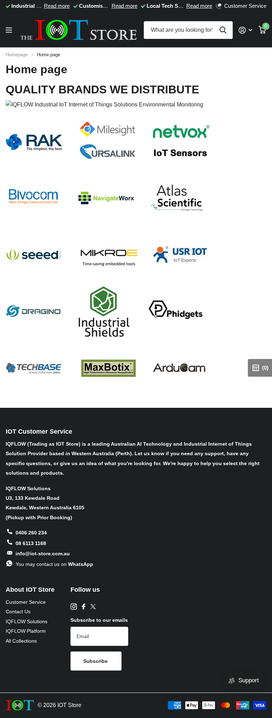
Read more (57, 6)
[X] (93, 606)
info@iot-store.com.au (43, 553)
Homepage (17, 54)
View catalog (10, 30)
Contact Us (18, 611)
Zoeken (223, 30)
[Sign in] (245, 30)
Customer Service (26, 602)
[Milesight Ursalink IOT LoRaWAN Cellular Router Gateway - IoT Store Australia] (107, 142)
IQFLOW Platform (26, 631)
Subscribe (96, 661)
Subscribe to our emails (99, 620)
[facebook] (83, 606)
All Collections (21, 641)
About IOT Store (30, 589)
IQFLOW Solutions (26, 621)
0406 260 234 (31, 532)
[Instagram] (73, 606)
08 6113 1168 (31, 543)
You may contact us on (54, 564)
